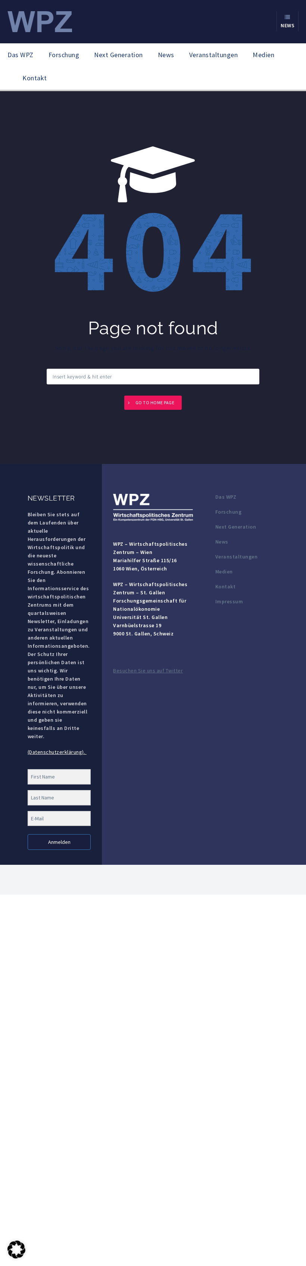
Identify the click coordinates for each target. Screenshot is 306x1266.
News (166, 54)
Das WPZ (20, 54)
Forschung (64, 54)
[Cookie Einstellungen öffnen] (16, 1256)
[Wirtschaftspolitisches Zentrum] (39, 21)
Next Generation (118, 54)
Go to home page (155, 402)
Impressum (229, 601)
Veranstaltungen (213, 54)
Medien (263, 54)
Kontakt (34, 78)
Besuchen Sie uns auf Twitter (148, 670)
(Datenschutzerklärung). (57, 752)
